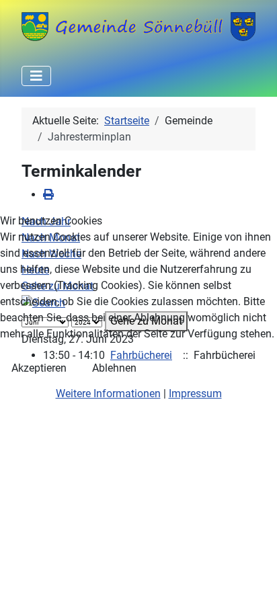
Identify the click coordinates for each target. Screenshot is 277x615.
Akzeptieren (39, 368)
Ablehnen (114, 368)
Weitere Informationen (108, 393)
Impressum (195, 393)
